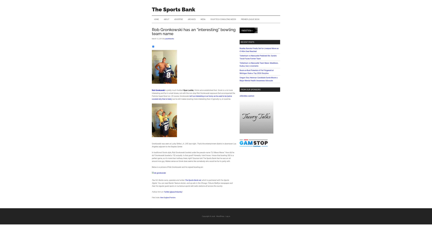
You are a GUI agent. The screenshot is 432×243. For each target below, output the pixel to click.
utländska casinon (247, 96)
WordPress (220, 216)
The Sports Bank (173, 9)
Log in (228, 216)
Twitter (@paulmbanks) (173, 192)
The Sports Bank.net (193, 180)
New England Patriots (168, 197)
